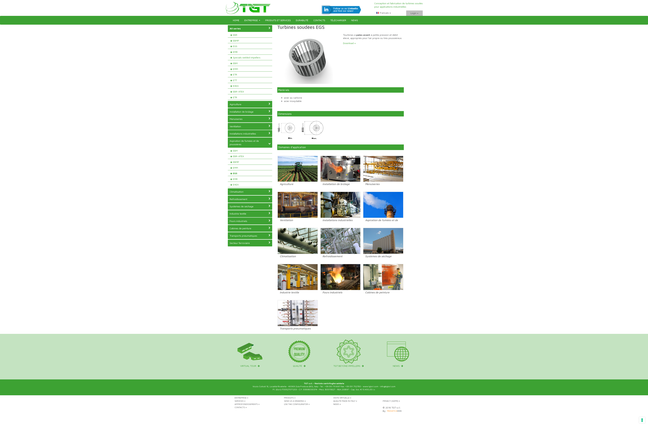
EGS (235, 46)
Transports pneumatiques (243, 235)
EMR (235, 51)
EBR (235, 34)
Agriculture (235, 104)
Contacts (319, 20)
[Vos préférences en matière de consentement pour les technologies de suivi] (642, 420)
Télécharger (338, 20)
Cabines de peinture (240, 228)
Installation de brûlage (241, 111)
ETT (235, 80)
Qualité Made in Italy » (345, 401)
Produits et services (278, 20)
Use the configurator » (297, 404)
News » (337, 404)
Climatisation (237, 191)
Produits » (289, 397)
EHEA (236, 85)
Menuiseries (236, 118)
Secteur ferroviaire (240, 243)
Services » (240, 401)
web (394, 411)
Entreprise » (241, 397)
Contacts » (241, 407)
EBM (235, 63)
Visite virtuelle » (342, 397)
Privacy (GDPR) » (391, 401)
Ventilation (235, 126)
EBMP (236, 40)
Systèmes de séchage (241, 206)
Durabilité (302, 20)
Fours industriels (238, 221)
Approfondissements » (247, 404)
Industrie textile (238, 213)
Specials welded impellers (246, 57)
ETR (235, 74)
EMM (235, 69)
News (354, 20)
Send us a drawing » (295, 401)
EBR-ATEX (238, 91)
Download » (349, 43)
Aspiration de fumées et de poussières (244, 142)
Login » (414, 13)
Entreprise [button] (251, 20)
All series (235, 28)
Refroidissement (238, 199)
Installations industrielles (243, 133)
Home (236, 20)
